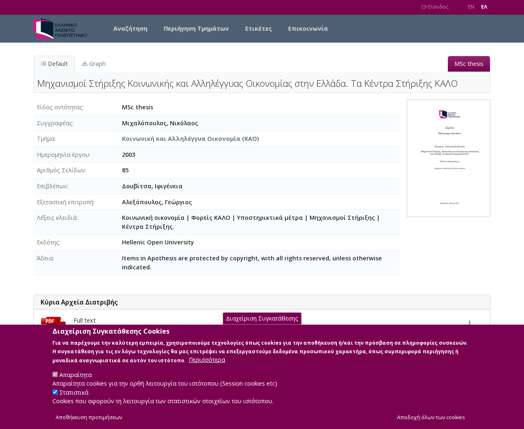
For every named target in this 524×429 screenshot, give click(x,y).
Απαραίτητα (75, 374)
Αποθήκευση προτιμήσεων (89, 417)
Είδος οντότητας (60, 107)
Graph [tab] (97, 64)
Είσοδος (437, 6)
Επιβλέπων (52, 186)
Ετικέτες (258, 28)
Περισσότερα (207, 360)
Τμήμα (45, 138)
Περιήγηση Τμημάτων (196, 28)
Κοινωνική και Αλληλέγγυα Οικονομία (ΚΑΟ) (190, 138)
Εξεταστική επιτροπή (65, 202)
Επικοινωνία (308, 28)
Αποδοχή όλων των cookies (431, 417)
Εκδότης (48, 242)
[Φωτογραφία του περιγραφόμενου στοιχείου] (448, 157)
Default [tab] (57, 64)
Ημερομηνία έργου (63, 154)
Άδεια (45, 258)
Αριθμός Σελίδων (61, 170)
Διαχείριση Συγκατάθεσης (262, 318)
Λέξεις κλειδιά (57, 217)
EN (471, 6)
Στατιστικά (73, 392)
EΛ (484, 6)
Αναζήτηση (130, 28)
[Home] (64, 28)
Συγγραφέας (54, 123)
